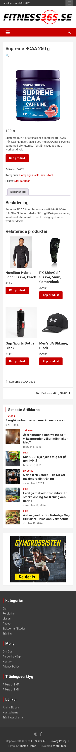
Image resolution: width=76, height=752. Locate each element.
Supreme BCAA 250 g (22, 381)
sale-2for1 (47, 175)
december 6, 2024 (33, 483)
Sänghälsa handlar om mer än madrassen (35, 420)
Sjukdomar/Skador (14, 628)
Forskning (9, 613)
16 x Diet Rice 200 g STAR (51, 393)
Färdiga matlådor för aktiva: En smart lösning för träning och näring (45, 497)
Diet (25, 452)
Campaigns (26, 175)
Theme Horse (28, 746)
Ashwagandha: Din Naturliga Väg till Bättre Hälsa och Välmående (46, 517)
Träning (28, 430)
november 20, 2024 (34, 505)
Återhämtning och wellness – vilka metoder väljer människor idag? (45, 438)
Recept (7, 623)
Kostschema (10, 712)
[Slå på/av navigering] (8, 32)
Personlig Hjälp (12, 656)
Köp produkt (17, 158)
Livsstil (10, 416)
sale (36, 175)
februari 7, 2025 (32, 465)
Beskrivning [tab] (18, 191)
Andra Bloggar (11, 707)
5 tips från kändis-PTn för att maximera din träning (44, 477)
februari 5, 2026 (32, 446)
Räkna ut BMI (11, 689)
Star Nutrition (22, 181)
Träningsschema (13, 717)
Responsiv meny (69, 3)
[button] (7, 55)
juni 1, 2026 (12, 424)
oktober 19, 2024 (33, 523)
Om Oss (8, 651)
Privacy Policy (11, 666)
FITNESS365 (38, 741)
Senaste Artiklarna (24, 410)
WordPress (60, 746)
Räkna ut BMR (11, 684)
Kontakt (7, 661)
